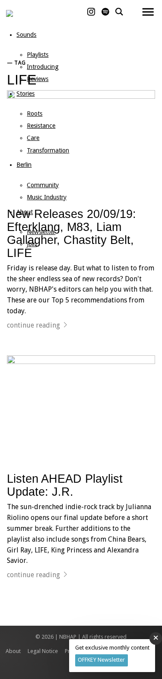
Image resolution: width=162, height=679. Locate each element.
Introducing (43, 66)
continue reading (33, 325)
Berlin (24, 164)
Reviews (37, 78)
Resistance (41, 125)
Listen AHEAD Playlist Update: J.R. (65, 485)
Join (32, 243)
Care (33, 137)
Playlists (37, 54)
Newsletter (41, 231)
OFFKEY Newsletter (101, 659)
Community (43, 185)
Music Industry (47, 197)
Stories (25, 93)
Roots (34, 113)
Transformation (48, 150)
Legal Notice (43, 651)
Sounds (26, 34)
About (24, 211)
